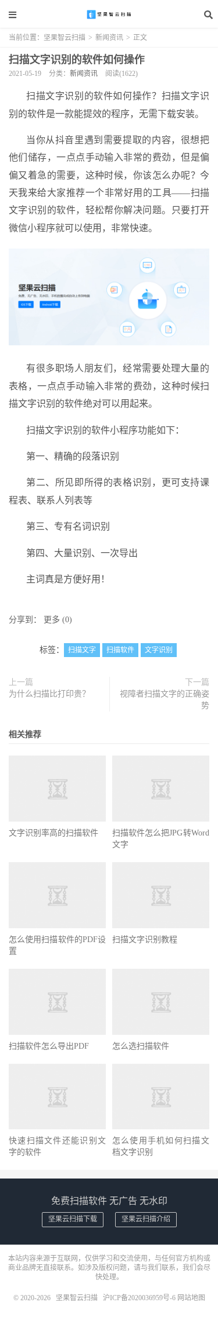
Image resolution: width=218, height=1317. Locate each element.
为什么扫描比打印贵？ (49, 693)
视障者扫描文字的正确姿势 (164, 699)
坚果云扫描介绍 (145, 1219)
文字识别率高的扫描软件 (53, 833)
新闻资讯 (109, 38)
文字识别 (159, 650)
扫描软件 (120, 650)
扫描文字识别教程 (144, 939)
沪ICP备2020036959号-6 (139, 1298)
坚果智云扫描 (109, 14)
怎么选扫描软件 (140, 1046)
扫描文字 (82, 650)
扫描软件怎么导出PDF (49, 1046)
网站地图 (191, 1298)
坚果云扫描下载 (72, 1219)
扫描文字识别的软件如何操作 (77, 59)
